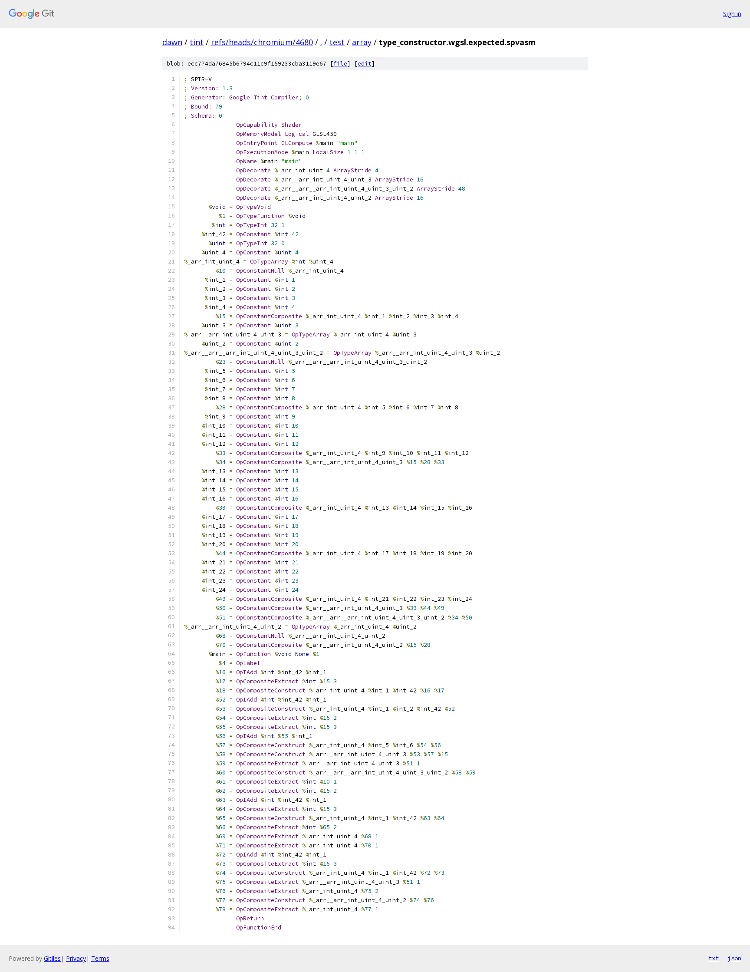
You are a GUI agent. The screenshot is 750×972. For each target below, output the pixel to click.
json (734, 958)
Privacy (76, 958)
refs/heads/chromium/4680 (262, 42)
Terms (100, 958)
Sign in (732, 14)
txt (713, 958)
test (337, 42)
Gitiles (52, 958)
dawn (172, 42)
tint (197, 42)
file (340, 63)
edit (365, 63)
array (362, 42)
